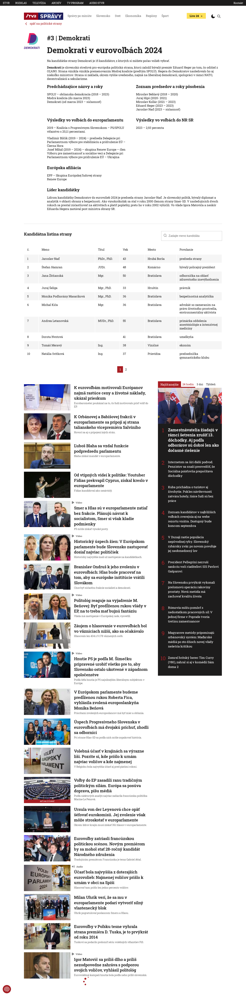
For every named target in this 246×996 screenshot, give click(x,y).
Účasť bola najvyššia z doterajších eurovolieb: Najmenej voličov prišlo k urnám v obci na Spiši (108, 877)
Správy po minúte (79, 16)
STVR (6, 3)
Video (79, 502)
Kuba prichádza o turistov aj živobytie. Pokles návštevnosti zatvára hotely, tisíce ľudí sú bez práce (190, 494)
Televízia (39, 3)
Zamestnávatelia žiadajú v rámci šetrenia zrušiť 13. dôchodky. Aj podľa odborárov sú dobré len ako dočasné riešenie (193, 440)
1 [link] (120, 369)
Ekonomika (133, 16)
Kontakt (238, 3)
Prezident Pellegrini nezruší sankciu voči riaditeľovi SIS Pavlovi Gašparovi (193, 566)
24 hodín (188, 384)
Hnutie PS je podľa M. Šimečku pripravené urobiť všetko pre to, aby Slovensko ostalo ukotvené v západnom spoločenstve (111, 666)
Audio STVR (96, 3)
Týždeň (211, 384)
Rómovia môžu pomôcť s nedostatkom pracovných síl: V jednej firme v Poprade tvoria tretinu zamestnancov (190, 614)
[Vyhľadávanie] (219, 16)
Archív (56, 3)
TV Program (75, 3)
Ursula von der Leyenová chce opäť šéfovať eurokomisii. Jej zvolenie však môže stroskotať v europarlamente (110, 815)
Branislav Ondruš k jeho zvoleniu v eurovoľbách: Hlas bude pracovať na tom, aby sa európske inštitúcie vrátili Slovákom (109, 574)
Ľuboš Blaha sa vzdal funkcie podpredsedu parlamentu (101, 448)
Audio (79, 866)
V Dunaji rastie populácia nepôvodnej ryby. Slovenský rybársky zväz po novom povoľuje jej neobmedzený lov (192, 544)
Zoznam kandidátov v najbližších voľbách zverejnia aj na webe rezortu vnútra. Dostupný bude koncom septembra (192, 519)
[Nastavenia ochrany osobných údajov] (7, 989)
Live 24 (194, 16)
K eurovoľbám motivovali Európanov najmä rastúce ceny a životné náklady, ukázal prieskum (110, 393)
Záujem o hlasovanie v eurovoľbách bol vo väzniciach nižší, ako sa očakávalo (110, 628)
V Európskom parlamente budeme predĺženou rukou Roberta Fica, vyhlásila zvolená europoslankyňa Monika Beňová (106, 700)
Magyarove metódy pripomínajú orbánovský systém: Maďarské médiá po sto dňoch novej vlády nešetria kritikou (191, 639)
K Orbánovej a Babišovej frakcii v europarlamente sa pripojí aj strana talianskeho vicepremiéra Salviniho (107, 422)
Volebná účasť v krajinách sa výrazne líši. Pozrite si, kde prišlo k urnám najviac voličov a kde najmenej (109, 756)
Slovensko (103, 16)
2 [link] (126, 369)
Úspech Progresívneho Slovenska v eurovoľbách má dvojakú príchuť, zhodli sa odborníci (111, 727)
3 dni (200, 384)
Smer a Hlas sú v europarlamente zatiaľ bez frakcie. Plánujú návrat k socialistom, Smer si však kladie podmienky (110, 516)
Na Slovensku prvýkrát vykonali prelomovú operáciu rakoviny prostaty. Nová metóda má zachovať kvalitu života (191, 589)
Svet (118, 16)
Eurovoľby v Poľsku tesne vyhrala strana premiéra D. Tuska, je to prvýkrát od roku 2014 (111, 932)
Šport (165, 16)
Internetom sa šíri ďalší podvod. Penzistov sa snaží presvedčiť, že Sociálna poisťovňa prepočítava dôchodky (191, 469)
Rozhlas (21, 3)
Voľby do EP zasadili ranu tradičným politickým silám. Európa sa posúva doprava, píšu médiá (108, 785)
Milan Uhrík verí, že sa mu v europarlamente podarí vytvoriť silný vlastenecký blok (108, 903)
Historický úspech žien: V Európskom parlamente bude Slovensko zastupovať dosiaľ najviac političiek (111, 547)
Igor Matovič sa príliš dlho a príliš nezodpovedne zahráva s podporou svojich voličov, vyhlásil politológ (106, 965)
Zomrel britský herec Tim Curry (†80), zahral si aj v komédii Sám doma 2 (191, 662)
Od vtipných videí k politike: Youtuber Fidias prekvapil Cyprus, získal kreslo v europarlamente (111, 480)
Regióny (151, 16)
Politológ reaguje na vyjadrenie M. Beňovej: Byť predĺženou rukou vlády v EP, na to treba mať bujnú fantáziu (110, 606)
